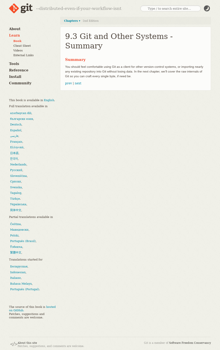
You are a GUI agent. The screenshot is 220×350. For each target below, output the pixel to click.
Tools (14, 64)
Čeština (15, 224)
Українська (18, 204)
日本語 (14, 153)
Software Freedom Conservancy (190, 342)
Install (15, 77)
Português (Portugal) (24, 289)
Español (15, 130)
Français (16, 141)
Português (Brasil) (23, 241)
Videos (18, 50)
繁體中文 (15, 252)
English (49, 100)
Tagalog (15, 192)
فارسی (14, 135)
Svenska (16, 187)
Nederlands (18, 164)
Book (17, 41)
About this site (27, 342)
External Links (23, 55)
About (14, 29)
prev (68, 83)
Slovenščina (18, 175)
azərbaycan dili (20, 113)
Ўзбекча (16, 246)
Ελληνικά (17, 147)
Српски (15, 181)
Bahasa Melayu (21, 283)
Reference (18, 70)
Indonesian (18, 272)
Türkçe (15, 198)
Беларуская (19, 266)
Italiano (15, 277)
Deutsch (15, 124)
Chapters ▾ (72, 20)
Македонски (19, 229)
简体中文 (15, 210)
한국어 (14, 158)
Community (20, 83)
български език (21, 118)
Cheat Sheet (22, 45)
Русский (16, 170)
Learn (14, 35)
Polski (14, 235)
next (78, 83)
